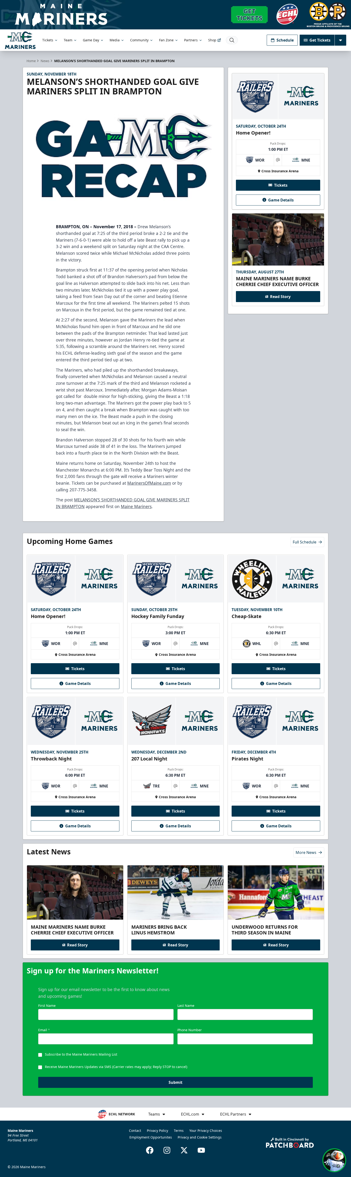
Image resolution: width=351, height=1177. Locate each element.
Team (68, 40)
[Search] (232, 40)
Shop (212, 40)
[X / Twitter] (184, 1150)
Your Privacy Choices (205, 1130)
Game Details (281, 199)
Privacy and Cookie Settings (200, 1137)
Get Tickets (319, 40)
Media (115, 40)
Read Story (280, 296)
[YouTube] (201, 1150)
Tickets (47, 40)
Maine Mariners (136, 506)
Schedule (285, 40)
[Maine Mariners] (20, 40)
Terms (179, 1130)
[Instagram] (167, 1150)
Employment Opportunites (150, 1137)
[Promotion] (175, 14)
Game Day (91, 40)
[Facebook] (149, 1150)
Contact (135, 1130)
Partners (191, 40)
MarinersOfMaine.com (149, 483)
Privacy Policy (157, 1130)
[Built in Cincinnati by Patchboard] (290, 1143)
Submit (175, 1082)
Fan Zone (166, 40)
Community (139, 40)
